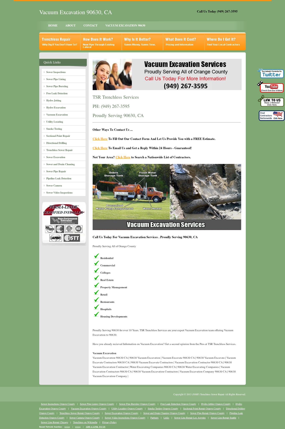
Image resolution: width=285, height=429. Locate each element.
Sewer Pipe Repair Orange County (207, 413)
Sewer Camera (54, 185)
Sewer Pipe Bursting (57, 86)
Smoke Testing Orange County (163, 408)
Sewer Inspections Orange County (58, 403)
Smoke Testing (54, 129)
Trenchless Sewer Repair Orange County (79, 413)
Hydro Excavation (56, 107)
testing (67, 426)
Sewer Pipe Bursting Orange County (137, 403)
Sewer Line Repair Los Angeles (190, 417)
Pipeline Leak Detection (58, 178)
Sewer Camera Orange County (84, 417)
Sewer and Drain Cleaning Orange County (164, 413)
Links (166, 417)
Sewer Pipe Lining (56, 79)
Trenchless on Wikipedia (85, 422)
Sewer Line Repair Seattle (223, 417)
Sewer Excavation (55, 157)
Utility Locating (54, 121)
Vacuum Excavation (57, 114)
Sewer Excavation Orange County (121, 413)
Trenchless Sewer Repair (59, 150)
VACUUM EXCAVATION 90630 (125, 25)
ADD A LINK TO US (95, 426)
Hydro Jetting (53, 100)
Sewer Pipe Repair (56, 171)
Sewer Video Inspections (59, 192)
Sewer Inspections (56, 72)
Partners (154, 417)
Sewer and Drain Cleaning (60, 164)
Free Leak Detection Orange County (178, 403)
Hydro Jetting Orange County (216, 403)
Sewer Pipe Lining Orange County (97, 403)
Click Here (100, 138)
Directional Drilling (56, 143)
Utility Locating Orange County (127, 408)
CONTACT (90, 25)
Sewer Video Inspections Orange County (125, 417)
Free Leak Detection (57, 93)
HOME (52, 25)
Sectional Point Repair (58, 136)
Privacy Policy (109, 422)
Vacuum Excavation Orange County (88, 408)
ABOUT (70, 25)
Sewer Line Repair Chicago (54, 422)
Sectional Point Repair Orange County (202, 408)
